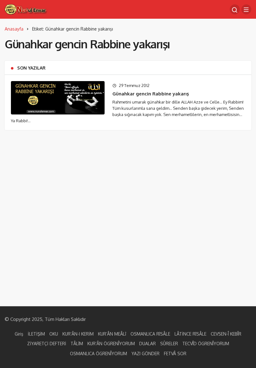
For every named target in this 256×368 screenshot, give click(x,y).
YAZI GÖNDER (145, 353)
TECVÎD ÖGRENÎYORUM (205, 343)
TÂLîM (77, 343)
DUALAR (147, 343)
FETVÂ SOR (175, 353)
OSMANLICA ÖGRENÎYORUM (98, 353)
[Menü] (246, 9)
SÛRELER (169, 343)
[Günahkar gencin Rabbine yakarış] (58, 97)
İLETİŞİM (36, 334)
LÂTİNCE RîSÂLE (190, 334)
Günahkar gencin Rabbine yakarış (150, 94)
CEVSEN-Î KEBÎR (226, 334)
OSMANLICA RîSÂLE (150, 334)
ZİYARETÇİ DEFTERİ (46, 343)
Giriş (19, 334)
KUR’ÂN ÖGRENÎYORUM (111, 343)
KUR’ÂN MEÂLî (112, 334)
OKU (53, 334)
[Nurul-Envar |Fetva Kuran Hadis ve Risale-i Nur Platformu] (26, 9)
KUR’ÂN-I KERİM (78, 334)
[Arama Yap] (235, 9)
